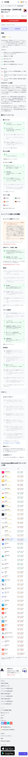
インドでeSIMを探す (6, 704)
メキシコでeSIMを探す (7, 701)
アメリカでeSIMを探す (7, 691)
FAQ (2, 718)
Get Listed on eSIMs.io (8, 729)
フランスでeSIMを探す (7, 688)
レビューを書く (23, 753)
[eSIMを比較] (18, 2)
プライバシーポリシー (6, 736)
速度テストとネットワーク (12, 16)
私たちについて (5, 713)
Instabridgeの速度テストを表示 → (9, 244)
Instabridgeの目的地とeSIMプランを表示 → (11, 264)
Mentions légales (5, 741)
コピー (23, 28)
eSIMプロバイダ (5, 686)
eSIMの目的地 (4, 683)
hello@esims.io (6, 727)
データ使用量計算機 (6, 710)
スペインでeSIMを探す (7, 696)
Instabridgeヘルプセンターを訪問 (11, 443)
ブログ (2, 715)
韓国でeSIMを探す (5, 693)
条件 (2, 738)
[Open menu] (2, 2)
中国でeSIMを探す (5, 699)
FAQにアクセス (11, 675)
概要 (2, 16)
